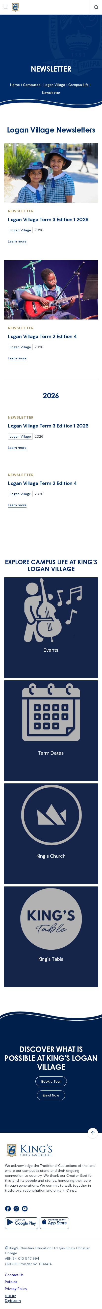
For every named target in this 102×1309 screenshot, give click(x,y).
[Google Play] (21, 1223)
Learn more (17, 241)
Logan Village (54, 84)
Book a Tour (51, 1081)
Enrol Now (51, 1095)
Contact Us (14, 1275)
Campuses (31, 84)
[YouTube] (25, 1209)
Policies (11, 1282)
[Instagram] (16, 1209)
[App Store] (54, 1223)
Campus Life (78, 84)
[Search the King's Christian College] (96, 7)
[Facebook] (8, 1209)
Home (15, 84)
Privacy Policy (16, 1288)
